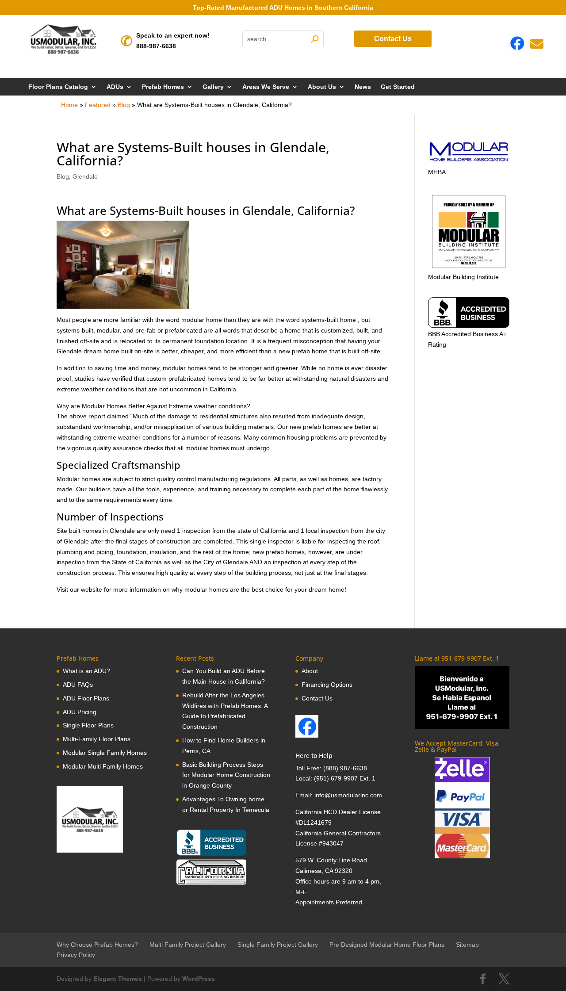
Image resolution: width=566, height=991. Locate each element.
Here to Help (314, 755)
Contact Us (393, 38)
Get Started (398, 87)
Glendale (85, 176)
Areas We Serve (265, 87)
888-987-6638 (156, 46)
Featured (98, 104)
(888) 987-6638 (345, 768)
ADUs (115, 87)
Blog (124, 104)
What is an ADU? (86, 670)
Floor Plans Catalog (58, 87)
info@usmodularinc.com (348, 795)
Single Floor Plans (88, 725)
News (363, 87)
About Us (322, 87)
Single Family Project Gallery (277, 944)
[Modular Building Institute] (468, 231)
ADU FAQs (78, 684)
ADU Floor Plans (86, 698)
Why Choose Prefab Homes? (97, 944)
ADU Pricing (79, 712)
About (310, 670)
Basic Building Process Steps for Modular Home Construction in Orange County (226, 775)
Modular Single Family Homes (105, 752)
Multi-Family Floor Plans (96, 738)
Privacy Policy (76, 954)
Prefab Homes (163, 87)
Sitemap (467, 944)
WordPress (198, 978)
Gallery (213, 87)
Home (69, 104)
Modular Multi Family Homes (103, 766)
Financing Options (327, 684)
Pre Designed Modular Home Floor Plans (386, 944)
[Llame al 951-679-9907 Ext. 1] (462, 697)
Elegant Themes (117, 978)
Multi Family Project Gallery (187, 944)
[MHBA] (468, 161)
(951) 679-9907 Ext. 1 (344, 778)
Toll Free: (309, 768)
